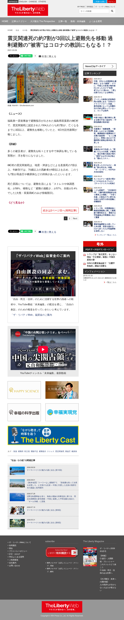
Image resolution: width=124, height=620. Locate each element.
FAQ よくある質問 (16, 556)
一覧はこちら (110, 282)
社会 (17, 30)
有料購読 (90, 6)
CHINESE (33, 1)
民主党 (27, 451)
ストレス (50, 451)
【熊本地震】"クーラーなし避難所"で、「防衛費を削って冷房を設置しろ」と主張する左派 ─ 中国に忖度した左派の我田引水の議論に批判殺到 (52, 485)
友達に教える (48, 56)
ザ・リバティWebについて (105, 6)
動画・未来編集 (78, 21)
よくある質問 (95, 21)
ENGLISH (23, 1)
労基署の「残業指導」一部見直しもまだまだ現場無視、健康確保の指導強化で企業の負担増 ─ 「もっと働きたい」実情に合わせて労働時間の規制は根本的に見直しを (105, 136)
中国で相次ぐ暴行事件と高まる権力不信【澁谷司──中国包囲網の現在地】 (105, 119)
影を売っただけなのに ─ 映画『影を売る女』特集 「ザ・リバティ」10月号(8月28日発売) (105, 168)
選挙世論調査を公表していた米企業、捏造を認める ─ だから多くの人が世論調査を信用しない (105, 227)
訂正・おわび (14, 554)
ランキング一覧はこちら (106, 234)
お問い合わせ (14, 565)
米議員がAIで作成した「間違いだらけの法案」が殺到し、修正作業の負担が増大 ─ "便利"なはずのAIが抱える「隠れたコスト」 (105, 154)
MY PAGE (81, 6)
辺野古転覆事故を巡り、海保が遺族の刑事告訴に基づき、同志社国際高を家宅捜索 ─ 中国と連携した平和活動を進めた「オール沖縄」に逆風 (51, 499)
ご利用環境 (13, 559)
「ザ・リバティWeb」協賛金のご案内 (31, 314)
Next (75, 218)
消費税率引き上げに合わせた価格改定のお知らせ (99, 279)
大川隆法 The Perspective (42, 21)
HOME (5, 21)
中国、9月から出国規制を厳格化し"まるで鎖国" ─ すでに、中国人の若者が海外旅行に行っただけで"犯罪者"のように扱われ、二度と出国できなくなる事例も (105, 87)
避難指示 (42, 451)
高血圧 (68, 451)
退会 (11, 548)
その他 (24, 30)
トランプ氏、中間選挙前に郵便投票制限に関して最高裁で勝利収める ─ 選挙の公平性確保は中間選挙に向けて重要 (105, 213)
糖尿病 (74, 451)
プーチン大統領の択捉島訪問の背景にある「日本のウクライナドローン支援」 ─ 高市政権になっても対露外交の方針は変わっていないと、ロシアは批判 (105, 105)
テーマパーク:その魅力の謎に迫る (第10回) (44, 470)
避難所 (20, 451)
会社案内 (12, 562)
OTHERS (42, 1)
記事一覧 (63, 21)
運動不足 (34, 451)
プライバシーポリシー (18, 551)
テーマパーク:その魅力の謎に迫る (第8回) (44, 522)
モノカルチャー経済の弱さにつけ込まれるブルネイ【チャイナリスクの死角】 (105, 181)
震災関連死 (59, 451)
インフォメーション (95, 271)
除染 (15, 451)
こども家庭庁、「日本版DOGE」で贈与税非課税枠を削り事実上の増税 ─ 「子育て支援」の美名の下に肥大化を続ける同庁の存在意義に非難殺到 (105, 196)
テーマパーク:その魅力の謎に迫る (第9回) (44, 510)
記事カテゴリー (19, 21)
